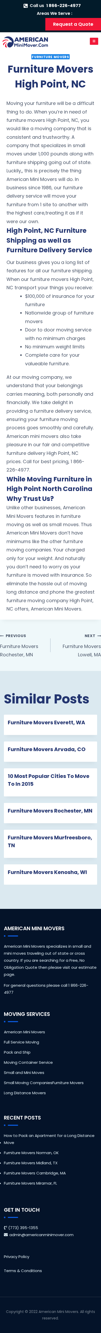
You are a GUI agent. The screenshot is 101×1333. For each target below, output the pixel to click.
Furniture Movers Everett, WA (46, 722)
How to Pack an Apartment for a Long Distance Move (49, 1139)
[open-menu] (94, 41)
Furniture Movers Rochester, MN (19, 645)
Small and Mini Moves (24, 1072)
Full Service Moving (21, 1042)
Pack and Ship (17, 1052)
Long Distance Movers (25, 1093)
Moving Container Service (28, 1062)
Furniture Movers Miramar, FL (30, 1183)
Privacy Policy (16, 1256)
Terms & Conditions (23, 1270)
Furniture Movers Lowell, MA (82, 645)
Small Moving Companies (28, 1082)
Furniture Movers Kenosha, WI (47, 872)
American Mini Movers (24, 1032)
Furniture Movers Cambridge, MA (35, 1173)
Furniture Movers (50, 57)
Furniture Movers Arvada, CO (46, 749)
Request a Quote (73, 24)
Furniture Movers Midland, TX (30, 1163)
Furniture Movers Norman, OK (31, 1152)
